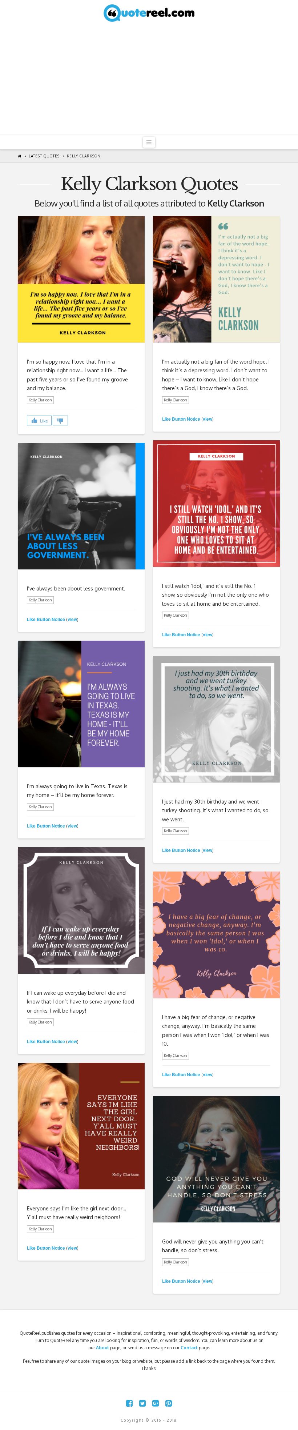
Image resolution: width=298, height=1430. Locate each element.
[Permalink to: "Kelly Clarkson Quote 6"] (81, 704)
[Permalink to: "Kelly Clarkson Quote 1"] (216, 1159)
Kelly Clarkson (84, 156)
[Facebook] (129, 1403)
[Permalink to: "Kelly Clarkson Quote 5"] (216, 719)
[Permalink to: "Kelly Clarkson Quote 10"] (81, 279)
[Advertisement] (149, 80)
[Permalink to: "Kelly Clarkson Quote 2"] (81, 1126)
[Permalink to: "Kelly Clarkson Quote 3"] (216, 935)
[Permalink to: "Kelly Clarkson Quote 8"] (216, 503)
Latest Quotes (44, 156)
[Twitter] (142, 1403)
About (102, 1347)
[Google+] (155, 1403)
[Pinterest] (168, 1403)
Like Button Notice (181, 419)
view (207, 419)
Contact (189, 1347)
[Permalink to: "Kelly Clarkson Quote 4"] (81, 910)
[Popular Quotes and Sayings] (149, 13)
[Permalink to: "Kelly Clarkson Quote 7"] (81, 506)
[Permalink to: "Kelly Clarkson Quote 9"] (216, 279)
